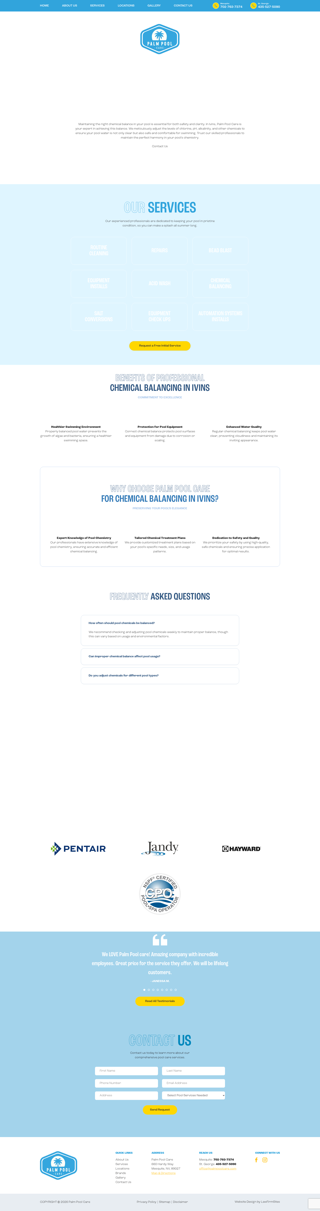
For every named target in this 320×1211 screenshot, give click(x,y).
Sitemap (164, 1202)
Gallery (154, 5)
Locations (126, 5)
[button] (160, 623)
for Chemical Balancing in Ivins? (159, 494)
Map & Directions (164, 1173)
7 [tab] (171, 990)
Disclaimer (180, 1202)
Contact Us (183, 5)
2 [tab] (149, 990)
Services (97, 5)
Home (44, 5)
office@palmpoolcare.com (217, 1168)
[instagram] (264, 1161)
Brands (121, 1173)
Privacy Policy (146, 1202)
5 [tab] (162, 990)
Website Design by (247, 1202)
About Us (69, 5)
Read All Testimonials (160, 1001)
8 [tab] (176, 990)
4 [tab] (158, 990)
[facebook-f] (256, 1161)
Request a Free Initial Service (160, 345)
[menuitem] (44, 7)
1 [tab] (144, 990)
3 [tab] (153, 990)
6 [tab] (167, 990)
